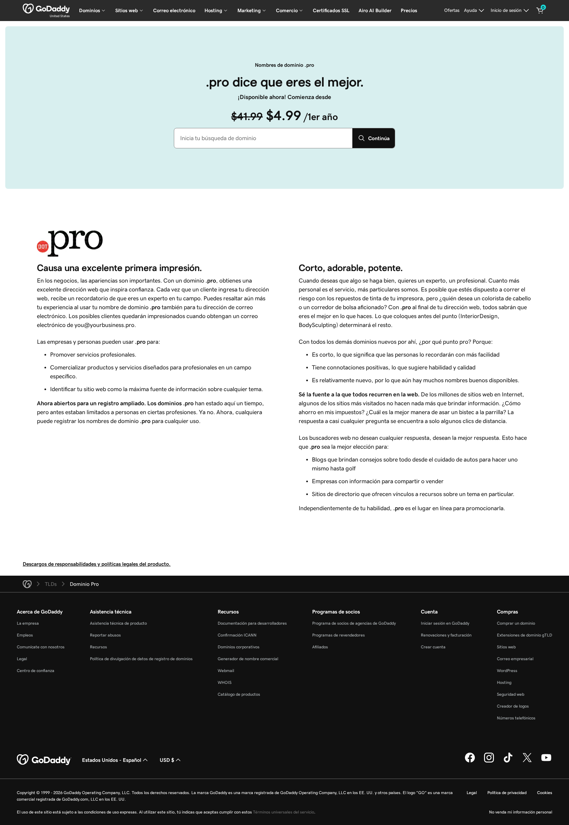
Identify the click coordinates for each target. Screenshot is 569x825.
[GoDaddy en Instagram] (489, 761)
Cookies (544, 792)
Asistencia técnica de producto (118, 623)
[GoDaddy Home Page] (44, 759)
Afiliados (320, 647)
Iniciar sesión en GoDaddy (445, 623)
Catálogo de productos (239, 694)
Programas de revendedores (338, 635)
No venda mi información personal (520, 812)
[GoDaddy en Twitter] (527, 761)
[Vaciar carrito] (540, 10)
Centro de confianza (35, 670)
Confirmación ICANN (237, 635)
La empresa (28, 623)
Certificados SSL (331, 10)
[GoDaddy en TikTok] (508, 761)
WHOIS (224, 682)
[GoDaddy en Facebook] (470, 761)
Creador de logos (513, 706)
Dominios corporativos (238, 647)
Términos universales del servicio (283, 812)
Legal (22, 659)
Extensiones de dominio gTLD (524, 635)
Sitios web (506, 647)
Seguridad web (510, 694)
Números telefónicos (516, 718)
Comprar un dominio (516, 623)
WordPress (507, 670)
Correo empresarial (515, 659)
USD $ (167, 759)
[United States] (46, 8)
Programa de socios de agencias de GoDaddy (354, 623)
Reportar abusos (105, 635)
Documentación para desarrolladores (252, 623)
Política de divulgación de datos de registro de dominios (141, 659)
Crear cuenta (433, 647)
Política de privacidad (507, 792)
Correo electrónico (174, 10)
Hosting (504, 682)
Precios (409, 10)
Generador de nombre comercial (248, 659)
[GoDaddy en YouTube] (546, 761)
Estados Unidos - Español (111, 759)
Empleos (25, 635)
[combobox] (263, 138)
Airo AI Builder (375, 10)
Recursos (98, 647)
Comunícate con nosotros (41, 647)
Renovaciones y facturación (446, 635)
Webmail (226, 670)
